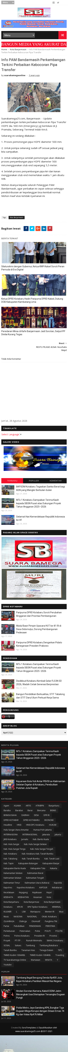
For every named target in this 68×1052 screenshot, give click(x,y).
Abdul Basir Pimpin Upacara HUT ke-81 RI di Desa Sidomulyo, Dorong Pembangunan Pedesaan (38, 629)
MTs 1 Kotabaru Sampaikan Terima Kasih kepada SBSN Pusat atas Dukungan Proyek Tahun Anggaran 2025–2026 (38, 503)
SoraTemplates (29, 1027)
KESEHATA (8, 897)
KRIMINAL (56, 906)
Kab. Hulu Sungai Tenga (14, 849)
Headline (8, 824)
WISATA (48, 959)
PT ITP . (18, 940)
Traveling (59, 955)
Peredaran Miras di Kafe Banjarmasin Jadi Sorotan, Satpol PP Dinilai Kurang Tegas (33, 333)
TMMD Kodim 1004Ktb (40, 955)
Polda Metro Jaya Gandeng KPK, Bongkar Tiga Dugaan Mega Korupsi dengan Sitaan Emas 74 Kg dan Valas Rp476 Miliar (40, 1011)
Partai (6, 926)
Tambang (30, 945)
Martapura (35, 911)
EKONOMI (48, 820)
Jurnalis (24, 839)
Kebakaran (57, 887)
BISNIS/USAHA (10, 815)
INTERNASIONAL (29, 834)
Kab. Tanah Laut (51, 858)
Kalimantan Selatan (12, 877)
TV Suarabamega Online (15, 959)
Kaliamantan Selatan (13, 873)
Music (6, 916)
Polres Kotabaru (22, 935)
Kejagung (23, 892)
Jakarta (58, 834)
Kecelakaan (9, 892)
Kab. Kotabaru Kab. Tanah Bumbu (37, 853)
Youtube (8, 964)
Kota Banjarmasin (18, 49)
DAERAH (25, 815)
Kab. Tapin (9, 863)
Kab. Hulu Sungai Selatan (35, 844)
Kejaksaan (37, 892)
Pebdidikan (19, 926)
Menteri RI (49, 911)
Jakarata (46, 834)
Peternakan (25, 931)
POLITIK (59, 931)
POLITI (48, 931)
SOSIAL (7, 945)
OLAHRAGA (9, 921)
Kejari (49, 892)
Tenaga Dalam (46, 950)
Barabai (19, 810)
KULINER (7, 911)
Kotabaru (8, 906)
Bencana (41, 810)
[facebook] (54, 2)
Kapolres (8, 887)
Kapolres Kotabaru (25, 887)
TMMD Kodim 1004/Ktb (14, 955)
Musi (61, 911)
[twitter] (58, 2)
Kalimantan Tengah (35, 877)
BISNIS (53, 810)
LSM (24, 911)
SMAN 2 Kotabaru (55, 940)
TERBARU (12, 481)
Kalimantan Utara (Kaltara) (37, 882)
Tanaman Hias (28, 950)
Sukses (18, 945)
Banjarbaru (54, 805)
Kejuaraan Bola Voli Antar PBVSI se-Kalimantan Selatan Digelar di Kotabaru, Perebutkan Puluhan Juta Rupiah (40, 784)
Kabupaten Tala (38, 868)
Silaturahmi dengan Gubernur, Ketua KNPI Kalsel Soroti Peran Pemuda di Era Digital (32, 268)
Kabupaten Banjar (51, 863)
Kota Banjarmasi (31, 902)
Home (4, 49)
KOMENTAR (56, 481)
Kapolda (58, 882)
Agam (6, 805)
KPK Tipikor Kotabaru (37, 906)
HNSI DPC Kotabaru (35, 824)
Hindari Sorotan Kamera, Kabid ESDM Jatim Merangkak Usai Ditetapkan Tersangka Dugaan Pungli (40, 994)
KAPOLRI (43, 887)
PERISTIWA (50, 926)
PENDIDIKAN (35, 926)
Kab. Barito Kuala (41, 839)
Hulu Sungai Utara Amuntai (16, 829)
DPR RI (47, 815)
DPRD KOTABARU (31, 820)
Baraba (7, 810)
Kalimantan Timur (12, 882)
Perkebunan (9, 931)
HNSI (19, 824)
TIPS (60, 950)
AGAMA (17, 805)
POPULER (34, 481)
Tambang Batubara (49, 945)
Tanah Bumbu (10, 950)
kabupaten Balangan (28, 863)
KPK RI (20, 906)
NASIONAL (32, 916)
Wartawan (35, 959)
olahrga (23, 921)
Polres (7, 935)
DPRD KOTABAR (11, 820)
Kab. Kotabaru (10, 853)
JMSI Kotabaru (10, 839)
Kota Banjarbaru (11, 902)
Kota (49, 897)
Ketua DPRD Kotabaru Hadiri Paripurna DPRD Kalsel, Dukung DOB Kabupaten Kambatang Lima (32, 300)
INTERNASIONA (11, 834)
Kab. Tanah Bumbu (31, 858)
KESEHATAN (23, 897)
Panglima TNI (51, 921)
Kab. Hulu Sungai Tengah (41, 849)
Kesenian (38, 897)
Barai (30, 810)
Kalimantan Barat (35, 873)
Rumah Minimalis (34, 940)
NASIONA (18, 916)
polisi (37, 931)
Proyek (7, 940)
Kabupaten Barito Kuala (15, 868)
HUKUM (52, 824)
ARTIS (28, 805)
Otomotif (36, 921)
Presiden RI (39, 935)
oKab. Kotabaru (49, 916)
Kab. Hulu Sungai (11, 844)
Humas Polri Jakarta (42, 829)
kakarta (53, 868)
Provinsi (53, 935)
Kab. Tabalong (10, 858)
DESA (36, 815)
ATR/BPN (40, 805)
